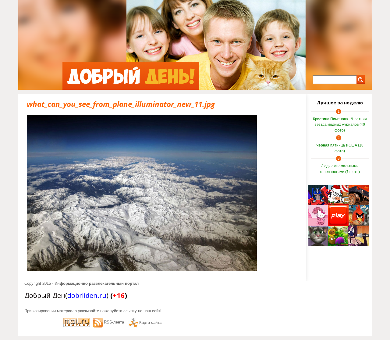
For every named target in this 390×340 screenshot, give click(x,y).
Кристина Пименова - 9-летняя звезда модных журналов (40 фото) (340, 124)
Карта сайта (150, 322)
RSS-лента (114, 322)
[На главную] (130, 76)
